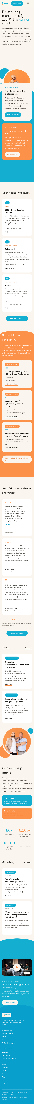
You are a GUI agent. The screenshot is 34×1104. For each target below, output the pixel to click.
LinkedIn (16, 1097)
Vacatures (5, 1052)
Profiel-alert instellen (8, 1043)
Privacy (11, 1094)
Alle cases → (28, 648)
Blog (3, 1080)
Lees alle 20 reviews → (17, 633)
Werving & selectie (7, 1033)
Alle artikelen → (27, 862)
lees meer (7, 524)
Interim (4, 1036)
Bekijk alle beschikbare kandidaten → (17, 459)
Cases (4, 1074)
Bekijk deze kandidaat (11, 384)
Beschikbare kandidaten (9, 1040)
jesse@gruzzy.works (7, 1097)
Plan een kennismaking (9, 1058)
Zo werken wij (6, 1055)
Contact (4, 1083)
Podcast (4, 1070)
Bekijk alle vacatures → (17, 318)
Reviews (4, 1077)
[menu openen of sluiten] (28, 3)
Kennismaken (17, 3)
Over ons (5, 1067)
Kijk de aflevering (10, 1002)
